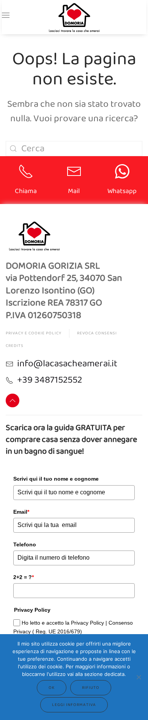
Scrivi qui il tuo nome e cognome (56, 479)
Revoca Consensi (97, 333)
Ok (52, 688)
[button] (5, 15)
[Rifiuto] (138, 677)
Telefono (24, 544)
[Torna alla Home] (74, 17)
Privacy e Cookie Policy (33, 333)
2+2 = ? (23, 577)
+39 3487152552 (49, 380)
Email (21, 512)
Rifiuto (90, 688)
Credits (15, 345)
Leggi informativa (74, 705)
